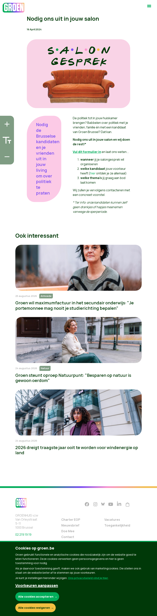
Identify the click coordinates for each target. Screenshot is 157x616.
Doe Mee (67, 531)
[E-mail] (6, 160)
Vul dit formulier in (87, 152)
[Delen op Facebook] (6, 139)
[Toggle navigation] (149, 8)
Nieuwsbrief (70, 525)
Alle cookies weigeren (34, 608)
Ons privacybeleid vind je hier (88, 578)
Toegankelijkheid (117, 525)
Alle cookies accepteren (35, 597)
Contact (67, 537)
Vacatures (112, 519)
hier (93, 173)
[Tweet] (6, 149)
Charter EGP (70, 519)
